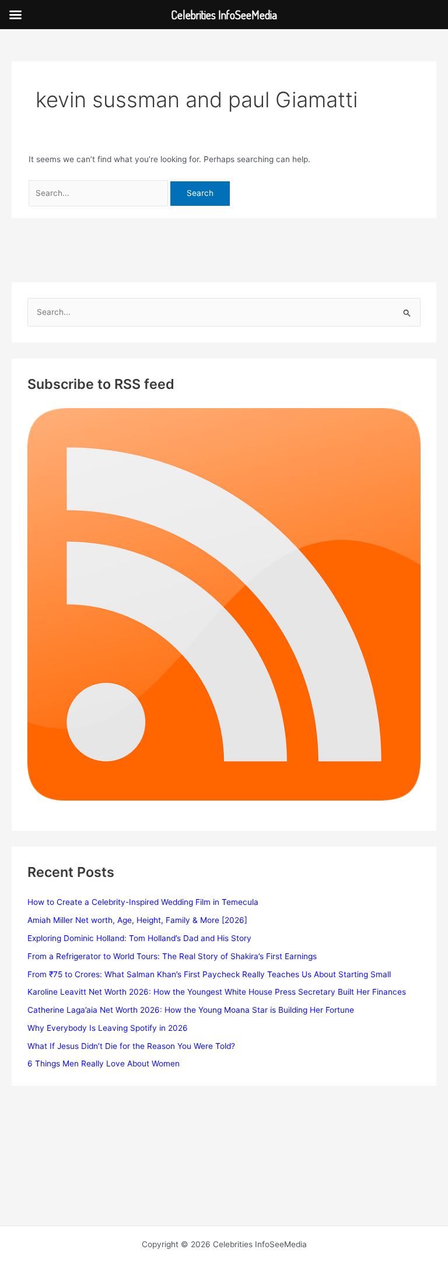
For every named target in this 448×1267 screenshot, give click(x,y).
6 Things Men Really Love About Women (103, 1063)
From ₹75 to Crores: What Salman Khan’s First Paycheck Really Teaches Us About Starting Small (209, 974)
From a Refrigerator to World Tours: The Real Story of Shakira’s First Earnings (172, 956)
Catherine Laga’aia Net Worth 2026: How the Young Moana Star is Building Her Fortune (190, 1010)
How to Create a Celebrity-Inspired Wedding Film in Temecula (142, 902)
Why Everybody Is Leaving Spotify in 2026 (107, 1028)
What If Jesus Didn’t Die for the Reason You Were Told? (131, 1046)
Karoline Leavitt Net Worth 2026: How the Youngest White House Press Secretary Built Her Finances (216, 991)
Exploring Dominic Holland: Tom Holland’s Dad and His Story (139, 938)
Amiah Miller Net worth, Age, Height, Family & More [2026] (137, 920)
